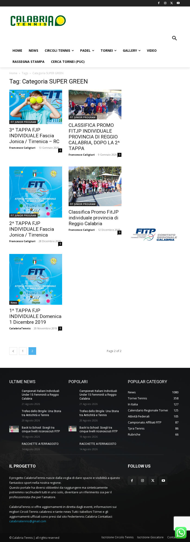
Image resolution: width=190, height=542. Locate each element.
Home (13, 73)
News (14, 302)
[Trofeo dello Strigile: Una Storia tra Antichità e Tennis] (14, 412)
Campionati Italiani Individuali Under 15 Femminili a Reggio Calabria (40, 395)
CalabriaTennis (20, 328)
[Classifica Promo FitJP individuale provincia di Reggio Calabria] (95, 186)
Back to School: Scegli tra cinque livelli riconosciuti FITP (41, 429)
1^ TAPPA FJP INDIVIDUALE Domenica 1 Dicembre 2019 (35, 316)
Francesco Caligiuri (22, 147)
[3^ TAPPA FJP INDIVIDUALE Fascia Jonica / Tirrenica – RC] (35, 107)
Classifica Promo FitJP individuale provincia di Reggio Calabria (94, 217)
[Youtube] (178, 3)
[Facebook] (159, 3)
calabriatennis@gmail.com (27, 521)
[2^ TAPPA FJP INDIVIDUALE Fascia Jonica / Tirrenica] (35, 192)
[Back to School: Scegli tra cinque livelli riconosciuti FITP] (14, 429)
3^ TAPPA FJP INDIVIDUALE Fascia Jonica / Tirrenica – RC (34, 135)
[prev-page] (13, 351)
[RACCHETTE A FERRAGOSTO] (14, 445)
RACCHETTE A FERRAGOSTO (40, 444)
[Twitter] (171, 3)
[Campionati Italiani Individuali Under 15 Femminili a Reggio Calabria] (14, 392)
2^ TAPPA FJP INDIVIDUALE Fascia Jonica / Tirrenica (31, 229)
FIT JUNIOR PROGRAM (23, 122)
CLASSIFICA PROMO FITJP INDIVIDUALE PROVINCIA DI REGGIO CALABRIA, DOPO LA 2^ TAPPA (94, 136)
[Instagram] (165, 3)
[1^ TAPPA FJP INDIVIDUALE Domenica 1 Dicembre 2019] (35, 279)
